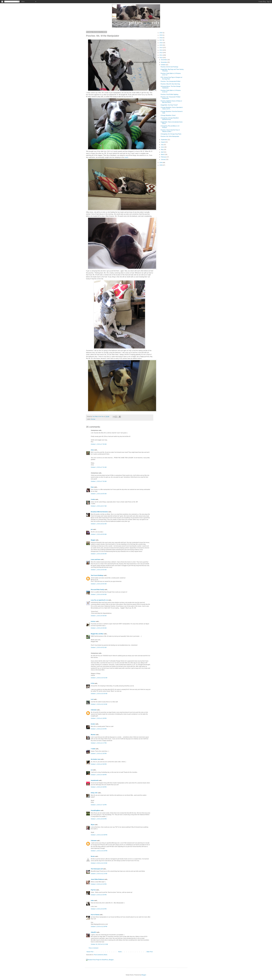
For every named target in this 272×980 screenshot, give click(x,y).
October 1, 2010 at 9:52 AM (98, 647)
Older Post (150, 951)
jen (92, 529)
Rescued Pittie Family (97, 589)
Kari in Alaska (95, 914)
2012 (161, 52)
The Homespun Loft (97, 869)
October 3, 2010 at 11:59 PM (99, 926)
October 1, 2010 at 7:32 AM (98, 481)
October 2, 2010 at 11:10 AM (99, 873)
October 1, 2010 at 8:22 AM (98, 524)
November (164, 62)
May (162, 149)
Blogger (144, 975)
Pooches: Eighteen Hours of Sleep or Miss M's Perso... (171, 101)
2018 (161, 37)
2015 (161, 45)
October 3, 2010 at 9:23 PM (98, 909)
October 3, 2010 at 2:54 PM (98, 895)
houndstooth (94, 780)
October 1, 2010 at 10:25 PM (99, 851)
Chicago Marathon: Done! (168, 115)
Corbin (93, 499)
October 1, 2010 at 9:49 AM (98, 628)
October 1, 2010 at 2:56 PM (98, 764)
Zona (92, 450)
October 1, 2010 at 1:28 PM (98, 718)
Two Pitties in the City (98, 416)
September (164, 139)
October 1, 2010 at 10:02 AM (99, 678)
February (163, 157)
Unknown (93, 710)
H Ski (92, 683)
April (162, 152)
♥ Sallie (93, 749)
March (163, 154)
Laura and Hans (95, 559)
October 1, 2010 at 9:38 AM (98, 615)
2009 (161, 162)
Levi (92, 699)
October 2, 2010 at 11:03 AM (99, 863)
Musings (93, 419)
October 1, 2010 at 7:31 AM (98, 467)
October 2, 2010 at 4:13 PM (98, 884)
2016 (161, 42)
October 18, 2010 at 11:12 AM (99, 944)
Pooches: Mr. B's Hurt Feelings (169, 67)
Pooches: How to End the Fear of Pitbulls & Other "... (170, 130)
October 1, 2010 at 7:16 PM (98, 805)
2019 (161, 35)
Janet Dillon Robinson (97, 879)
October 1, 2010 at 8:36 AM (98, 554)
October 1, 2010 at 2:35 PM (98, 753)
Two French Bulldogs (97, 575)
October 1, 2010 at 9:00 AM (98, 584)
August (163, 142)
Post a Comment (93, 948)
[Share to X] (118, 417)
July (162, 144)
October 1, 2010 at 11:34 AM (99, 704)
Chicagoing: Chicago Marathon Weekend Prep (170, 118)
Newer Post (90, 951)
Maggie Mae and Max (97, 634)
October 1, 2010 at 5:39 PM (98, 787)
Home (120, 951)
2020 (161, 32)
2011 (161, 55)
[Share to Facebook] (120, 417)
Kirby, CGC (94, 793)
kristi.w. (93, 621)
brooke (93, 724)
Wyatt (92, 824)
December (164, 59)
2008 (161, 165)
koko (92, 900)
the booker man (95, 759)
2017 (161, 40)
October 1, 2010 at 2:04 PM (98, 729)
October (163, 64)
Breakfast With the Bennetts (99, 512)
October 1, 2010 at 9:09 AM (98, 594)
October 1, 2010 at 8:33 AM (98, 534)
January (163, 159)
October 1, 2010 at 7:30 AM (98, 444)
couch (126, 157)
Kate (92, 487)
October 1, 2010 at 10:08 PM (99, 835)
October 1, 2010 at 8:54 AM (98, 569)
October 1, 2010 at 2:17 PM (98, 743)
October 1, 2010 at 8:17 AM (98, 506)
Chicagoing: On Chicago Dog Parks (171, 134)
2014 (161, 47)
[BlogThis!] (116, 417)
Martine (93, 734)
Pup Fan (93, 890)
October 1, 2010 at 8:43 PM (98, 819)
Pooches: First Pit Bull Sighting (169, 94)
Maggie (93, 540)
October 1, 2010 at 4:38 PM (98, 774)
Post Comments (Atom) (100, 954)
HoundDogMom (95, 810)
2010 (161, 57)
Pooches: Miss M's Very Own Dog (170, 84)
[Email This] (114, 417)
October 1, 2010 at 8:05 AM (98, 493)
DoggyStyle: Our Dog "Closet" (169, 105)
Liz (92, 770)
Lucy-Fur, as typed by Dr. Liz (99, 600)
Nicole (93, 856)
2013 (161, 50)
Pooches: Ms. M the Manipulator (170, 136)
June (162, 147)
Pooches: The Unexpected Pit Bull (170, 81)
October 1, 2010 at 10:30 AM (99, 693)
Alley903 (93, 932)
